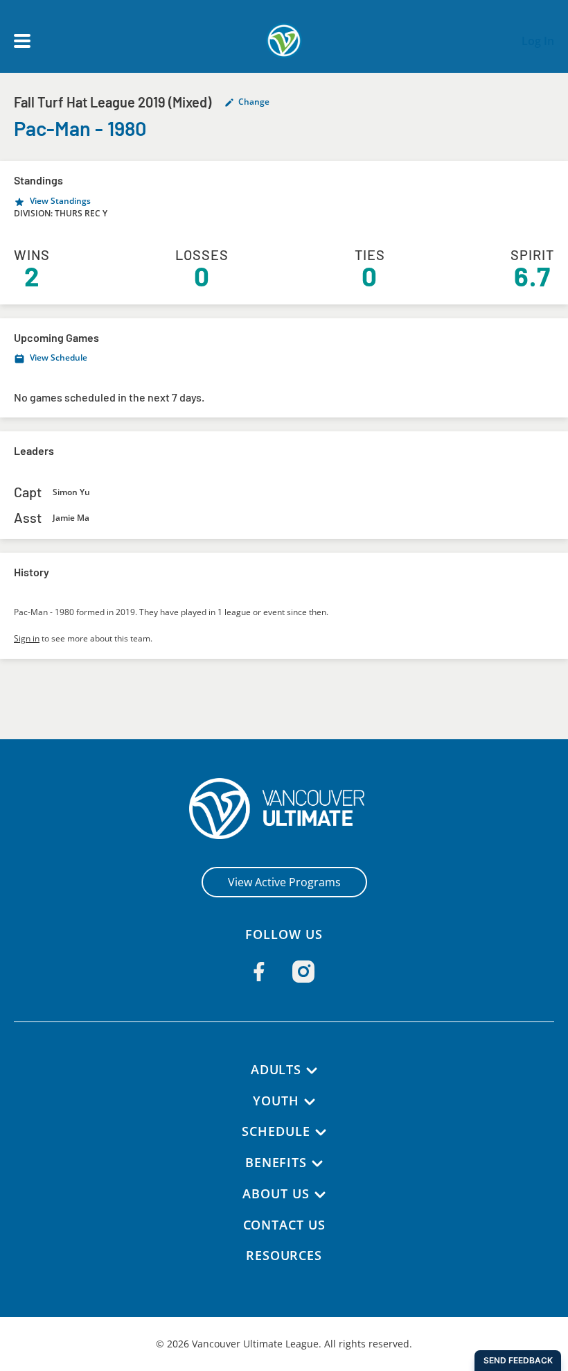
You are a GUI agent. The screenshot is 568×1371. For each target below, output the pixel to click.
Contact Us (284, 1224)
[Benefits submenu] (317, 1163)
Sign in (26, 638)
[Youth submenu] (309, 1101)
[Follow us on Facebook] (259, 971)
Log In (538, 41)
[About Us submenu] (320, 1194)
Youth (276, 1100)
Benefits (276, 1162)
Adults (276, 1069)
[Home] (284, 808)
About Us (275, 1193)
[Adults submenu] (311, 1070)
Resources (284, 1255)
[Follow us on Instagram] (303, 971)
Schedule (276, 1131)
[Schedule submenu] (320, 1132)
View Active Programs (284, 882)
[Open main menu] (22, 41)
